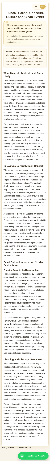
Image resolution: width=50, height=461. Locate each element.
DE (35, 7)
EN (42, 7)
